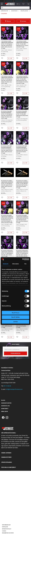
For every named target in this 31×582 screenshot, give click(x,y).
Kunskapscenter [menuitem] (6, 403)
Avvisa (15, 321)
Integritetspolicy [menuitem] (6, 528)
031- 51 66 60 (7, 386)
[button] (2, 4)
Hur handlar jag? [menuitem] (6, 524)
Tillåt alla (15, 312)
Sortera (24, 21)
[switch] (27, 296)
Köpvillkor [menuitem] (5, 526)
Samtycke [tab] (5, 263)
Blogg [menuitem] (3, 400)
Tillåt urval (15, 317)
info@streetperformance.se (14, 389)
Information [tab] (15, 263)
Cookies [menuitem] (4, 531)
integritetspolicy (25, 358)
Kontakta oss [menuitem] (5, 406)
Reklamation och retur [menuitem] (8, 533)
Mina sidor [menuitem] (4, 411)
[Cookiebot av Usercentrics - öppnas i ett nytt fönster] (22, 259)
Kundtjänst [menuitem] (4, 408)
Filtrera (9, 21)
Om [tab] (25, 263)
